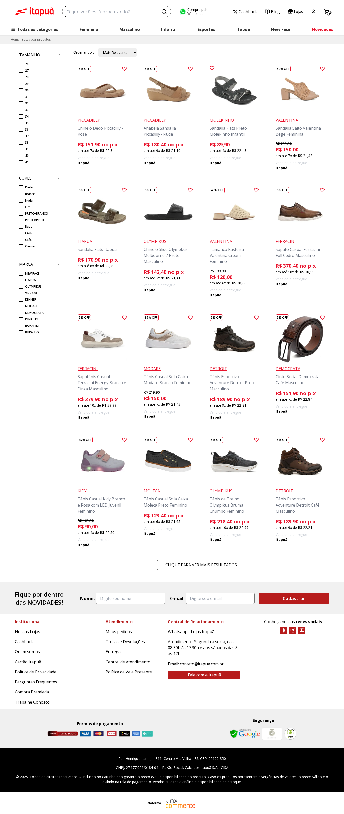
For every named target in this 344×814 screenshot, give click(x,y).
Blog (275, 11)
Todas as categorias (37, 29)
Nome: (87, 598)
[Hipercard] (111, 733)
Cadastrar (294, 598)
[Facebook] (283, 630)
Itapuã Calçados (34, 11)
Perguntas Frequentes (36, 682)
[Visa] (85, 734)
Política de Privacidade (35, 672)
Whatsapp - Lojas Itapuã (191, 631)
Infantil (169, 29)
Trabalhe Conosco (32, 702)
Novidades (322, 29)
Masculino (129, 29)
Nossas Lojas (27, 631)
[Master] (98, 733)
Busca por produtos (36, 39)
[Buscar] (164, 12)
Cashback (248, 11)
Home (15, 39)
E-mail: (177, 598)
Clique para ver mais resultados (201, 565)
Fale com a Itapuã (204, 675)
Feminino (89, 29)
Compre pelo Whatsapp (198, 12)
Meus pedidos (119, 631)
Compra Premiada (32, 692)
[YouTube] (301, 630)
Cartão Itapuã (28, 662)
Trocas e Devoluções (125, 641)
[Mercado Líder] (272, 733)
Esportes (206, 29)
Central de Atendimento (128, 662)
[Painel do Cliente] (313, 11)
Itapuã (243, 29)
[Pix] (147, 734)
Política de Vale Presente (129, 672)
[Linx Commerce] (180, 803)
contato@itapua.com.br (202, 664)
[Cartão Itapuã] (62, 733)
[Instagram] (292, 630)
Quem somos (27, 651)
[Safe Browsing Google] (245, 733)
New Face (280, 29)
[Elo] (124, 734)
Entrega (113, 651)
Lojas (298, 11)
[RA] (290, 733)
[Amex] (136, 733)
